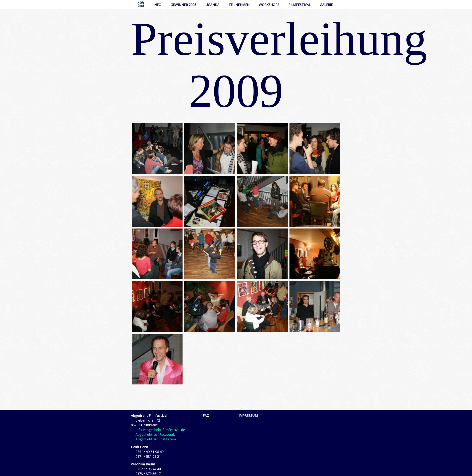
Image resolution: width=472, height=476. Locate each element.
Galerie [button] (326, 4)
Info (157, 4)
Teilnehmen (239, 4)
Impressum (248, 415)
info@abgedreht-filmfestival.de (160, 429)
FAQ (206, 415)
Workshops (269, 4)
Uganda (212, 4)
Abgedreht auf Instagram (156, 439)
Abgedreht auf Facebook (155, 434)
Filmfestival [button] (300, 4)
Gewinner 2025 (183, 4)
